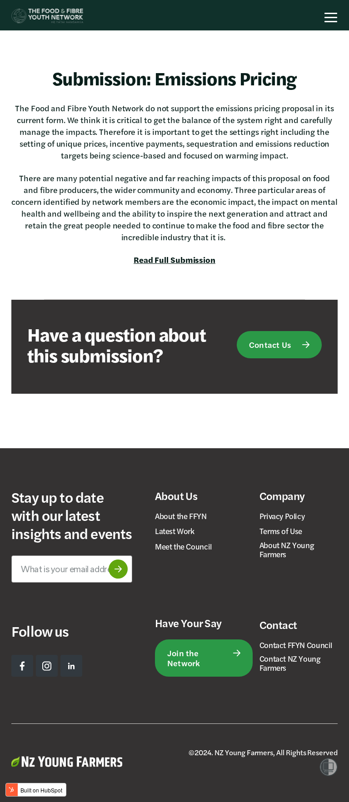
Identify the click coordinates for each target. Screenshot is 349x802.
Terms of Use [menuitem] (280, 530)
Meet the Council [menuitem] (183, 546)
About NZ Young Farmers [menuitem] (286, 549)
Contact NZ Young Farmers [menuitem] (290, 663)
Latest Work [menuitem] (174, 530)
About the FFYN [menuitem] (181, 515)
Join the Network (183, 657)
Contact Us (270, 344)
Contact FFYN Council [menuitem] (295, 644)
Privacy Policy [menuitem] (282, 515)
